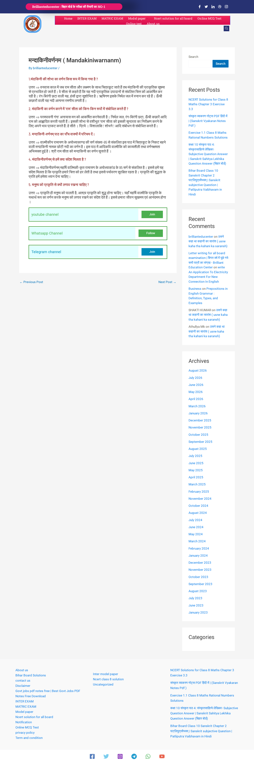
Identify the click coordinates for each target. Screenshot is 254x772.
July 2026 (195, 378)
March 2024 (197, 541)
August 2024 (198, 513)
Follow (150, 233)
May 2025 (196, 470)
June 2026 (196, 385)
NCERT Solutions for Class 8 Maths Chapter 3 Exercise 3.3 (208, 104)
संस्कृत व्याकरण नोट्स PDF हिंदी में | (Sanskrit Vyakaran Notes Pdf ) (208, 120)
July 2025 (195, 456)
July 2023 (195, 598)
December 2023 (200, 562)
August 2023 (198, 591)
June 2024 (196, 527)
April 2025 (196, 477)
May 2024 (196, 534)
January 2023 (198, 612)
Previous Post (31, 282)
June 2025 (196, 463)
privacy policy (25, 732)
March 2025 (197, 484)
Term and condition (29, 738)
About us (153, 23)
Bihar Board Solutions (30, 675)
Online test (134, 23)
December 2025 (200, 420)
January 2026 (198, 413)
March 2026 (197, 406)
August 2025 (198, 449)
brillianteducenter (201, 236)
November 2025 (200, 427)
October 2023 (198, 577)
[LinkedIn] (213, 6)
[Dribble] (219, 6)
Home (68, 18)
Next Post (167, 282)
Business (195, 288)
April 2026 (196, 399)
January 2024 (198, 555)
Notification (23, 722)
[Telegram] (134, 756)
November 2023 (200, 570)
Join (152, 214)
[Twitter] (206, 6)
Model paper (137, 18)
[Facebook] (199, 6)
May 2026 (196, 392)
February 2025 (199, 491)
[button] (226, 28)
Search (193, 57)
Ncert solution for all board (173, 18)
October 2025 (198, 434)
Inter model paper (105, 674)
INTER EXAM (87, 18)
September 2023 (200, 584)
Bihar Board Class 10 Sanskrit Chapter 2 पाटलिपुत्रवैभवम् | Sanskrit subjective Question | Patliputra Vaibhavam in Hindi (201, 731)
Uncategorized (103, 684)
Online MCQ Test (209, 18)
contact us (22, 680)
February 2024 (199, 548)
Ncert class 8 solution (108, 679)
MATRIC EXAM (112, 18)
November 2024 (200, 498)
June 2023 (196, 605)
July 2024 (195, 520)
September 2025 (200, 442)
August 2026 (198, 370)
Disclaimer (22, 686)
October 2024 (198, 506)
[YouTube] (162, 756)
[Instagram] (226, 6)
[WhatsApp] (148, 756)
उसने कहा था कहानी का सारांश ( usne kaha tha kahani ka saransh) (208, 241)
